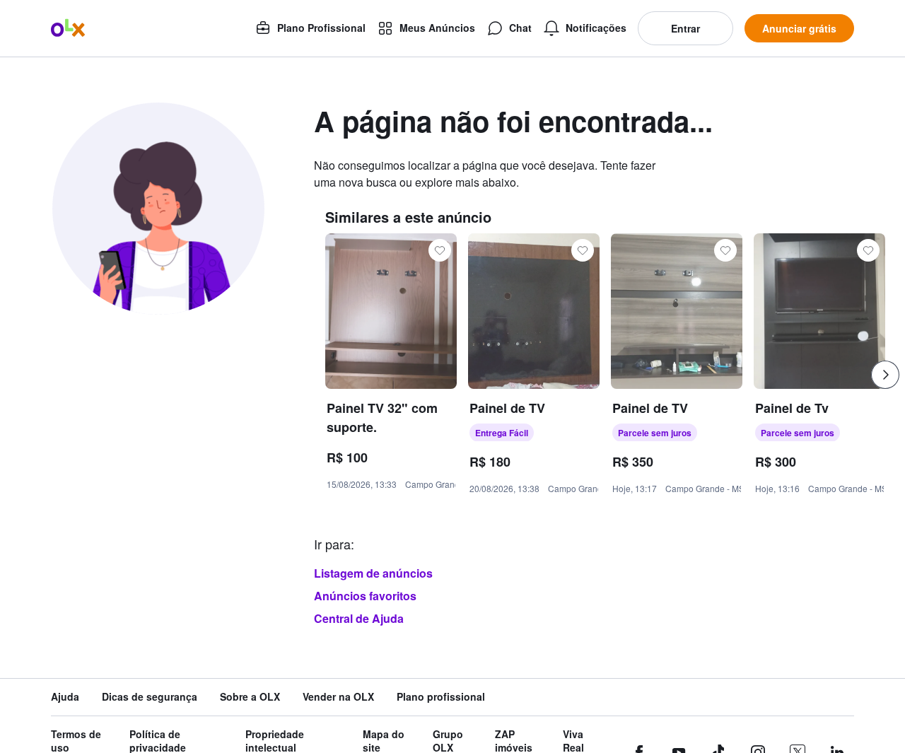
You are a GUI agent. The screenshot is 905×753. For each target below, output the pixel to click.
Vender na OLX (338, 697)
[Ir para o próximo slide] (885, 375)
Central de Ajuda (359, 618)
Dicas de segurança (149, 697)
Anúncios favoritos (365, 596)
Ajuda (65, 697)
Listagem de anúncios (373, 573)
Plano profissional (441, 697)
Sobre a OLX (250, 697)
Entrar (685, 28)
